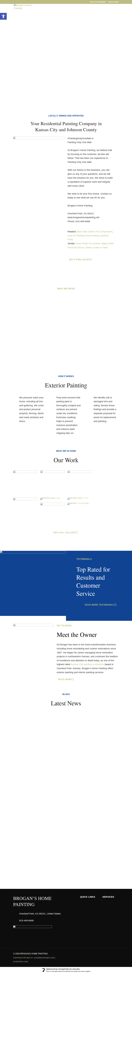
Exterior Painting (31, 340)
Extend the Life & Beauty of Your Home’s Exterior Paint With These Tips (60, 720)
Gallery (64, 15)
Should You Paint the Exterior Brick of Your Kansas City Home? (55, 776)
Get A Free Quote (25, 53)
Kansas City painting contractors (87, 664)
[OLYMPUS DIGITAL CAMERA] (52, 504)
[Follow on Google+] (117, 954)
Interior (36, 15)
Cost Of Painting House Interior (84, 235)
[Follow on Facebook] (106, 954)
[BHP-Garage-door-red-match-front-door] (80, 502)
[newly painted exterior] (52, 497)
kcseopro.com (20, 962)
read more (65, 679)
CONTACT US (64, 857)
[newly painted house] (80, 497)
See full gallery (64, 532)
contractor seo (21, 958)
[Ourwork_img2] (25, 472)
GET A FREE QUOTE (109, 15)
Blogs (75, 15)
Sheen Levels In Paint (96, 247)
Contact (88, 15)
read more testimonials (100, 605)
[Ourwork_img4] (25, 499)
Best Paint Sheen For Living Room (94, 231)
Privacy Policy (113, 2)
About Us (22, 15)
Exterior (50, 15)
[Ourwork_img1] (52, 472)
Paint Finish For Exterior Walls (91, 243)
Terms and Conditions (98, 2)
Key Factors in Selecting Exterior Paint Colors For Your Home (53, 748)
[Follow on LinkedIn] (112, 954)
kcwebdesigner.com (44, 958)
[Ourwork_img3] (80, 472)
